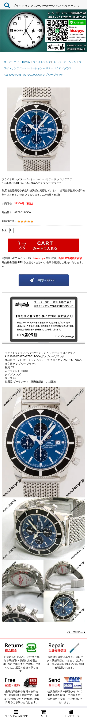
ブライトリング (42, 62)
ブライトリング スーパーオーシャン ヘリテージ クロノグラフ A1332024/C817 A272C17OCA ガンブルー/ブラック (43, 68)
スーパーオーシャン (64, 62)
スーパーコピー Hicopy (17, 62)
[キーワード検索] (6, 5)
